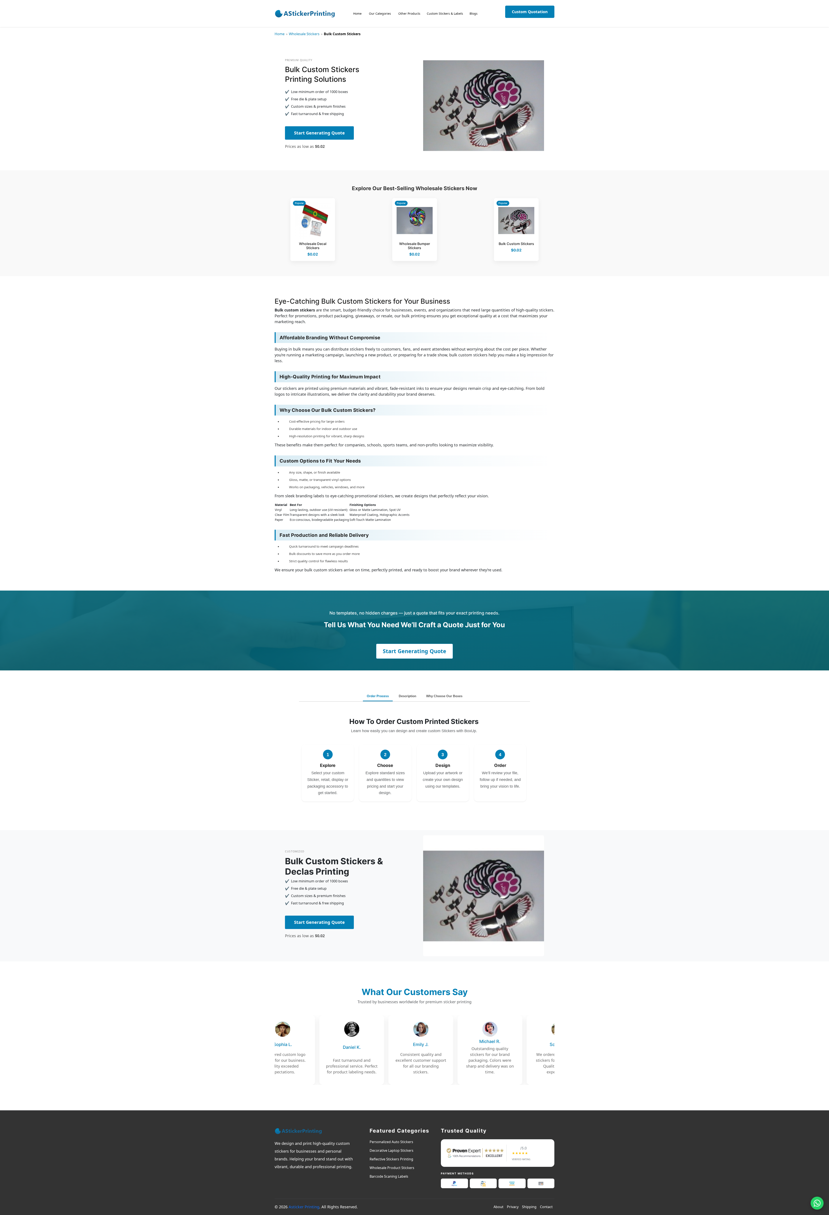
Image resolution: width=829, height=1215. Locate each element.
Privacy (513, 1206)
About (498, 1206)
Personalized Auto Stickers (391, 1141)
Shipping (529, 1206)
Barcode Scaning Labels (389, 1176)
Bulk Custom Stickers (516, 244)
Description (407, 696)
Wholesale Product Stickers (392, 1167)
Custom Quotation (530, 11)
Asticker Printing (304, 1206)
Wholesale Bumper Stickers (414, 246)
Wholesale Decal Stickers (312, 246)
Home (280, 34)
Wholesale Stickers (304, 34)
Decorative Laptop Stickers (391, 1150)
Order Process (378, 696)
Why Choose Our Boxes (444, 696)
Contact (546, 1206)
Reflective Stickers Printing (391, 1159)
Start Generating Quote (319, 133)
